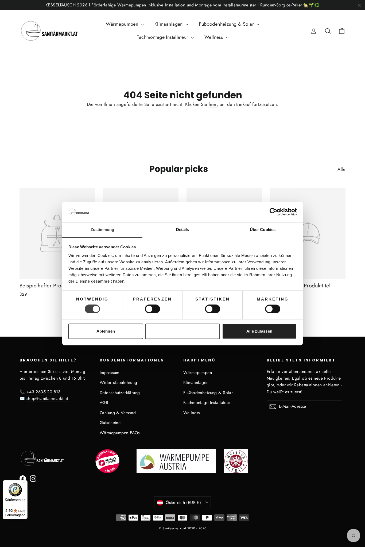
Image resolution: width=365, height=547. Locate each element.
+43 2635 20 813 (44, 392)
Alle (341, 169)
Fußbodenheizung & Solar (227, 24)
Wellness (214, 37)
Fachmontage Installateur (163, 37)
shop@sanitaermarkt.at (47, 398)
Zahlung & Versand (118, 413)
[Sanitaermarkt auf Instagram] (33, 478)
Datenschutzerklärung (120, 393)
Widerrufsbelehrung (118, 382)
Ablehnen (105, 331)
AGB (104, 402)
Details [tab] (182, 229)
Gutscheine (110, 422)
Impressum (109, 372)
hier (213, 104)
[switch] (152, 309)
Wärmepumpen (123, 24)
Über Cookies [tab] (262, 229)
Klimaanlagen (169, 24)
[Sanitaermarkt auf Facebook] (23, 478)
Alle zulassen (259, 331)
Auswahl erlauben (182, 331)
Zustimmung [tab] (102, 229)
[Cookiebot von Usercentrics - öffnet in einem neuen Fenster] (273, 212)
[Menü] (24, 483)
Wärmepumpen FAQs (120, 433)
